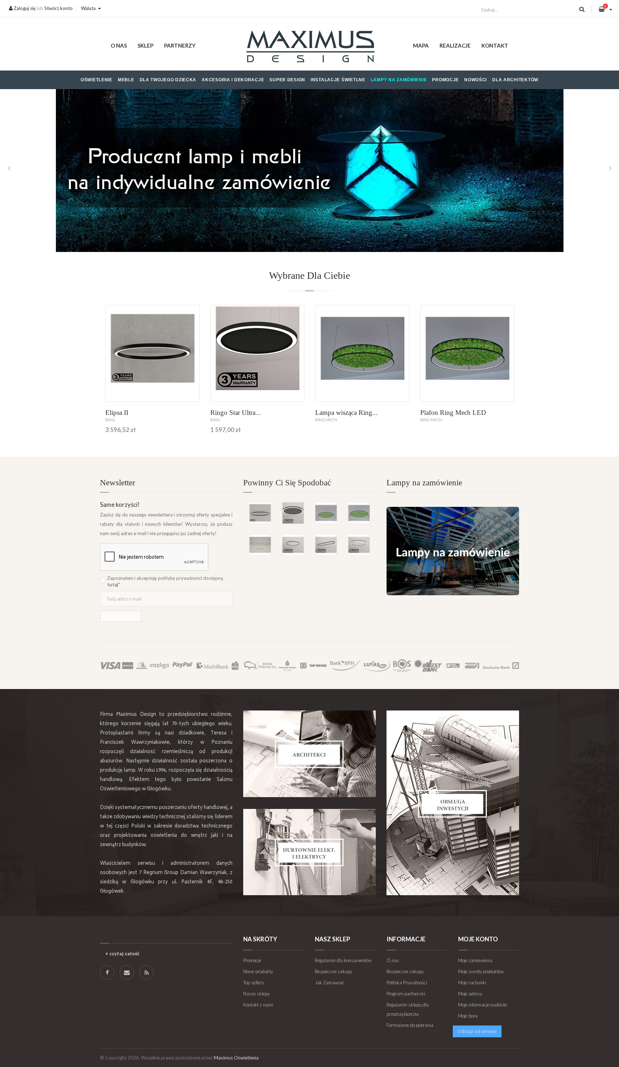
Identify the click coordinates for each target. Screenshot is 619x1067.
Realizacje (455, 45)
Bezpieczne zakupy (333, 971)
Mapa (421, 45)
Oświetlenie (96, 79)
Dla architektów (515, 79)
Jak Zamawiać (329, 982)
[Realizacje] (309, 168)
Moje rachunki (472, 982)
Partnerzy (180, 45)
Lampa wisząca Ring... (346, 412)
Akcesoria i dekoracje (233, 79)
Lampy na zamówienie (399, 79)
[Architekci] (309, 753)
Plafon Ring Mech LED (453, 412)
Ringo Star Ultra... (235, 412)
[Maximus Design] (309, 47)
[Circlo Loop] (293, 545)
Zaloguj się (24, 8)
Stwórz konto (58, 8)
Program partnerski (406, 993)
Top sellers (253, 982)
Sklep (145, 45)
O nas (119, 45)
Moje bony (468, 1016)
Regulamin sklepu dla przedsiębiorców (408, 1009)
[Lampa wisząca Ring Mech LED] (362, 353)
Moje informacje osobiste (482, 1005)
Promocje (445, 79)
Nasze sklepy (256, 993)
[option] (309, 168)
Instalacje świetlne (338, 79)
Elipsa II (116, 412)
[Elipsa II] (152, 353)
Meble (126, 79)
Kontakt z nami (258, 1005)
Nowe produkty (258, 971)
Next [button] (610, 168)
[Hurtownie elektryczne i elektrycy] (309, 852)
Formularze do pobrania (410, 1025)
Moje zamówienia (475, 960)
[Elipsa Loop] (326, 545)
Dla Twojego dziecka (168, 79)
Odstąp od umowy (477, 1031)
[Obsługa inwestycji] (453, 802)
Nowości (475, 79)
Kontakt (494, 45)
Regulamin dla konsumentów (343, 960)
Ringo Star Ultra (22, 412)
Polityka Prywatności (407, 982)
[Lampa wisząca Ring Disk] (572, 353)
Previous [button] (9, 168)
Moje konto (478, 939)
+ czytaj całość (122, 953)
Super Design (287, 79)
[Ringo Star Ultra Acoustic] (257, 353)
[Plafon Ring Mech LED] (467, 353)
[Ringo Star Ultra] (47, 353)
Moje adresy (470, 993)
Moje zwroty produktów (481, 971)
